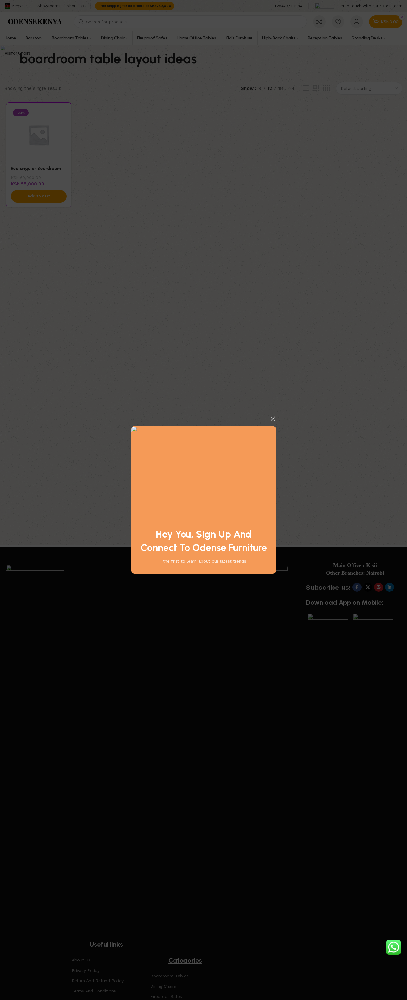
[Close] (272, 418)
